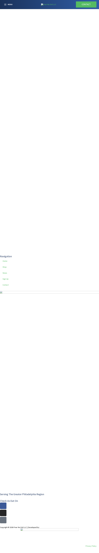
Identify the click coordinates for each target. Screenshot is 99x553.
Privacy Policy (90, 546)
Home (5, 261)
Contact (6, 285)
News (5, 273)
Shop (5, 267)
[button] (86, 4)
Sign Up (6, 279)
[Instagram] (3, 513)
